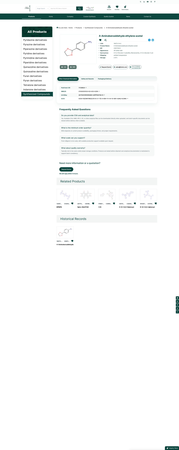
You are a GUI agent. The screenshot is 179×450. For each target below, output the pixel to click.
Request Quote (106, 67)
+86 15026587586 (136, 67)
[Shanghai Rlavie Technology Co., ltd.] (27, 8)
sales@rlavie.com (121, 67)
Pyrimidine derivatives (35, 58)
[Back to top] (177, 311)
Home (70, 28)
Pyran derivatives (32, 80)
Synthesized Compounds (36, 94)
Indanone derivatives (34, 89)
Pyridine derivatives (33, 53)
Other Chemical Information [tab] (68, 79)
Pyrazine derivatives (34, 44)
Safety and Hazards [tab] (87, 79)
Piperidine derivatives (35, 62)
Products (79, 28)
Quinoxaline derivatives (35, 71)
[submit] (79, 8)
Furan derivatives (32, 76)
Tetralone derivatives (34, 85)
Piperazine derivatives (35, 49)
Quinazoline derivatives (35, 67)
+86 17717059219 (136, 66)
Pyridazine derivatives (35, 40)
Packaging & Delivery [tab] (104, 79)
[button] (100, 40)
